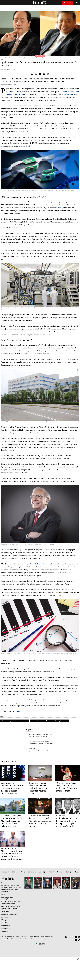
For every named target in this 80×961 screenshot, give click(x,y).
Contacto (31, 936)
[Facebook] (40, 74)
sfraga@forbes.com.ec (11, 908)
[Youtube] (76, 937)
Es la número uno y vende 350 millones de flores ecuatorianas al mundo (41, 743)
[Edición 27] (66, 883)
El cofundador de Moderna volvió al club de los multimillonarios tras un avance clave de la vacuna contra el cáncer (12, 854)
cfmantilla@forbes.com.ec (8, 899)
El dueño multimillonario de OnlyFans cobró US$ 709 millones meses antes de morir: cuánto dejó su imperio (40, 821)
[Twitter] (36, 74)
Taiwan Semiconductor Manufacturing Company (49, 721)
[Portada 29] (47, 883)
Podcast (14, 872)
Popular (29, 730)
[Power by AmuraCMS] (40, 944)
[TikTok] (79, 940)
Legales (18, 936)
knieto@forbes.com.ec (11, 903)
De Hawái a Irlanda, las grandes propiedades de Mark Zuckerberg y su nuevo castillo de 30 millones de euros (11, 821)
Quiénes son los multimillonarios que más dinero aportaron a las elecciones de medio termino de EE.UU (12, 788)
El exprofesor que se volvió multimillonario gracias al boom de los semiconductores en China (38, 788)
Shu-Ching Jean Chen (8, 69)
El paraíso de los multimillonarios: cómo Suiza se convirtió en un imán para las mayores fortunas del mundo (66, 821)
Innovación (32, 872)
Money (51, 872)
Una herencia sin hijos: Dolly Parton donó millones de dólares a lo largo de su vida (66, 787)
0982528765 (4, 922)
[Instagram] (72, 937)
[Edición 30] (38, 883)
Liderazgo (42, 872)
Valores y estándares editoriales (44, 936)
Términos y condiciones (7, 936)
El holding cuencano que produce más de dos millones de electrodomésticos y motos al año (41, 750)
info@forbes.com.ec (6, 891)
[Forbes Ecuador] (40, 2)
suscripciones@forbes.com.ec (9, 914)
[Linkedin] (48, 74)
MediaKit (24, 936)
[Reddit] (44, 74)
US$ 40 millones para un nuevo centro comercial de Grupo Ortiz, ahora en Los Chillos (41, 735)
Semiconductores (21, 721)
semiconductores (68, 94)
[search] (77, 2)
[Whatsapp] (32, 74)
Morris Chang (6, 721)
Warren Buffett (34, 564)
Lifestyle (69, 872)
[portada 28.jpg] (56, 883)
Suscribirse (68, 3)
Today (23, 872)
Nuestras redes (4, 939)
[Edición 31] (28, 883)
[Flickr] (76, 940)
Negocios (60, 872)
